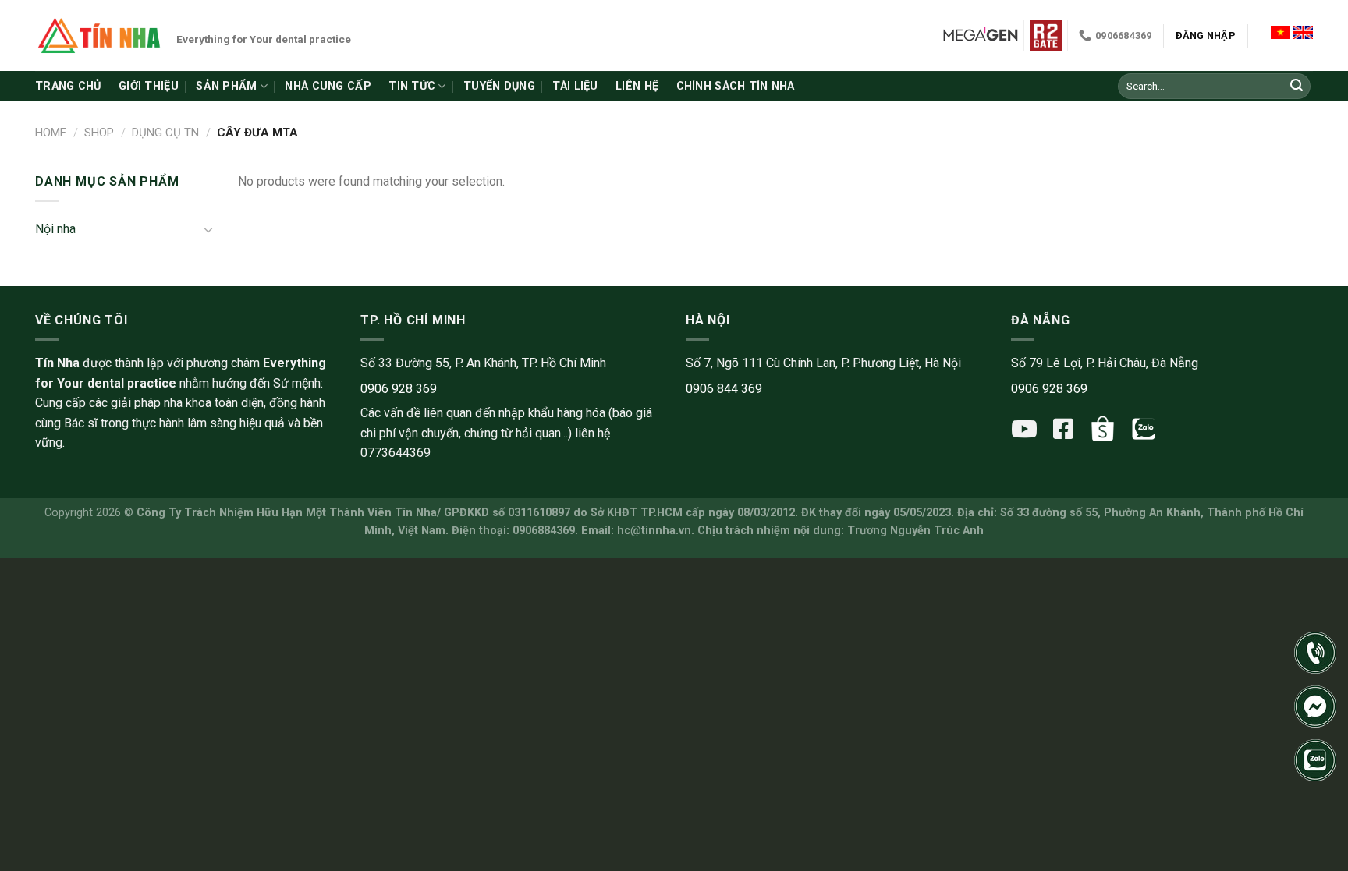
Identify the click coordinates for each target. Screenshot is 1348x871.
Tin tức (411, 86)
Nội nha (55, 228)
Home (50, 133)
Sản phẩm (226, 86)
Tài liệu (575, 86)
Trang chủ (68, 86)
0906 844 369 (724, 388)
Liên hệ (636, 86)
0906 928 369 (398, 388)
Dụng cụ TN (165, 133)
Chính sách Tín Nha (735, 86)
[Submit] (1296, 86)
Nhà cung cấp (328, 86)
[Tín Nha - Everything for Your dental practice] (100, 35)
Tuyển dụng (499, 86)
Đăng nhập (1206, 35)
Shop (99, 133)
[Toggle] (208, 229)
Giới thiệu (149, 86)
